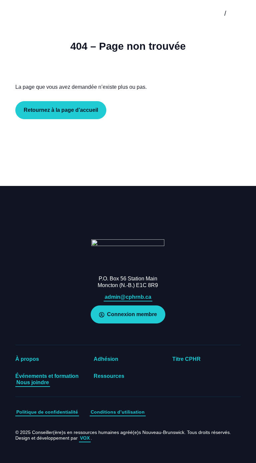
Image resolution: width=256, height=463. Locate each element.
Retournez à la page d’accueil (61, 110)
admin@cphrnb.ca (128, 297)
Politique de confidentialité (47, 412)
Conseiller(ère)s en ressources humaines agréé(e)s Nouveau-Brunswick (26, 13)
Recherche (209, 13)
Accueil (128, 254)
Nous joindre (32, 382)
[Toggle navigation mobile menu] (241, 13)
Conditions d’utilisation (118, 412)
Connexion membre (132, 314)
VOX (85, 438)
